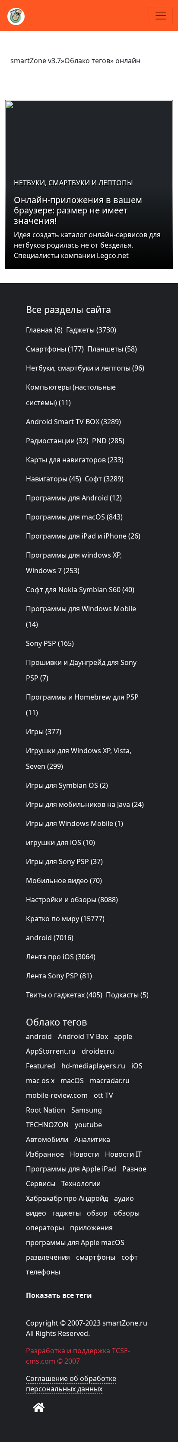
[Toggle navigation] (161, 15)
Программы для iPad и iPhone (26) (83, 536)
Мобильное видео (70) (64, 880)
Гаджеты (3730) (91, 330)
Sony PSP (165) (50, 643)
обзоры (127, 1213)
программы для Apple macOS (75, 1242)
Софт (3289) (104, 479)
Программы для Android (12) (74, 498)
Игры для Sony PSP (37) (64, 861)
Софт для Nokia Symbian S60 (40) (80, 589)
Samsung (86, 1110)
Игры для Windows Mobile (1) (74, 823)
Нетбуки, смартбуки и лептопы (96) (85, 368)
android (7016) (49, 937)
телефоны (43, 1272)
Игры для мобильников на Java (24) (85, 804)
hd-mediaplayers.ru (93, 1066)
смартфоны (95, 1257)
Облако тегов (87, 60)
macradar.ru (110, 1080)
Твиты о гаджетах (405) (64, 995)
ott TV (103, 1095)
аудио (124, 1198)
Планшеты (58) (112, 349)
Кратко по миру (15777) (65, 918)
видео (36, 1213)
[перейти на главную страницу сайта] (38, 1407)
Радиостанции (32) (57, 440)
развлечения (48, 1257)
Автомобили (47, 1139)
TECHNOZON (47, 1124)
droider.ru (98, 1051)
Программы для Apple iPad (71, 1169)
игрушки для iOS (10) (60, 842)
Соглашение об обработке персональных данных (71, 1384)
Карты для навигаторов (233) (75, 460)
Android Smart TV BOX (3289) (73, 421)
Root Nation (45, 1110)
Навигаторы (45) (53, 479)
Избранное (45, 1154)
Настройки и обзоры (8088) (72, 899)
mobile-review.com (57, 1095)
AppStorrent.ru (51, 1051)
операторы (45, 1227)
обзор (97, 1213)
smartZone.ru (124, 1323)
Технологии (81, 1183)
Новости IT (123, 1154)
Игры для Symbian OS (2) (67, 785)
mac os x (40, 1080)
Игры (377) (43, 731)
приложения (91, 1227)
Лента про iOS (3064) (60, 956)
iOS (137, 1066)
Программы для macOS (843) (74, 517)
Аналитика (92, 1139)
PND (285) (108, 440)
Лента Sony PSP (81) (59, 976)
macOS (72, 1080)
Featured (40, 1066)
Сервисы (40, 1183)
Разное (134, 1169)
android (39, 1036)
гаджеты (66, 1213)
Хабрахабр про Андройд (67, 1198)
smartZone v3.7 (35, 60)
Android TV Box (83, 1036)
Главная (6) (44, 330)
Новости (84, 1154)
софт (129, 1257)
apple (123, 1036)
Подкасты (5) (127, 995)
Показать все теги (59, 1295)
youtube (88, 1124)
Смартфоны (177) (55, 349)
